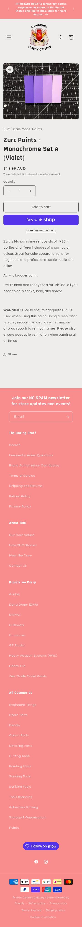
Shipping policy (55, 910)
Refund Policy (20, 496)
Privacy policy (58, 903)
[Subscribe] (68, 416)
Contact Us (18, 565)
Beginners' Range (23, 704)
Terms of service (31, 910)
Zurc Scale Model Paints (28, 676)
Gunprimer (17, 635)
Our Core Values (22, 535)
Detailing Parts (20, 745)
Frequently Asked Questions (31, 455)
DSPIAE (15, 614)
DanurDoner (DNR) (23, 604)
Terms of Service (22, 475)
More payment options (41, 230)
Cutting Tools (19, 756)
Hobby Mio (17, 666)
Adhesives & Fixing (23, 807)
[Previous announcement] (8, 9)
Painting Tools (20, 766)
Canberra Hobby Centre (38, 897)
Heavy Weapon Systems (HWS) (33, 655)
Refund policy (36, 903)
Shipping (27, 174)
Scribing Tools (20, 786)
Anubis (14, 594)
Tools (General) (20, 797)
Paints (14, 827)
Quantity (9, 181)
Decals (14, 725)
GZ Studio (16, 645)
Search (14, 445)
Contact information (43, 917)
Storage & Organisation (27, 817)
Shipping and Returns (26, 486)
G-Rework (16, 625)
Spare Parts (18, 715)
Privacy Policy (20, 506)
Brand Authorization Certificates (34, 465)
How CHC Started (23, 545)
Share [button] (12, 354)
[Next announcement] (74, 9)
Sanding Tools (20, 776)
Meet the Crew (20, 555)
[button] (9, 37)
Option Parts (19, 735)
